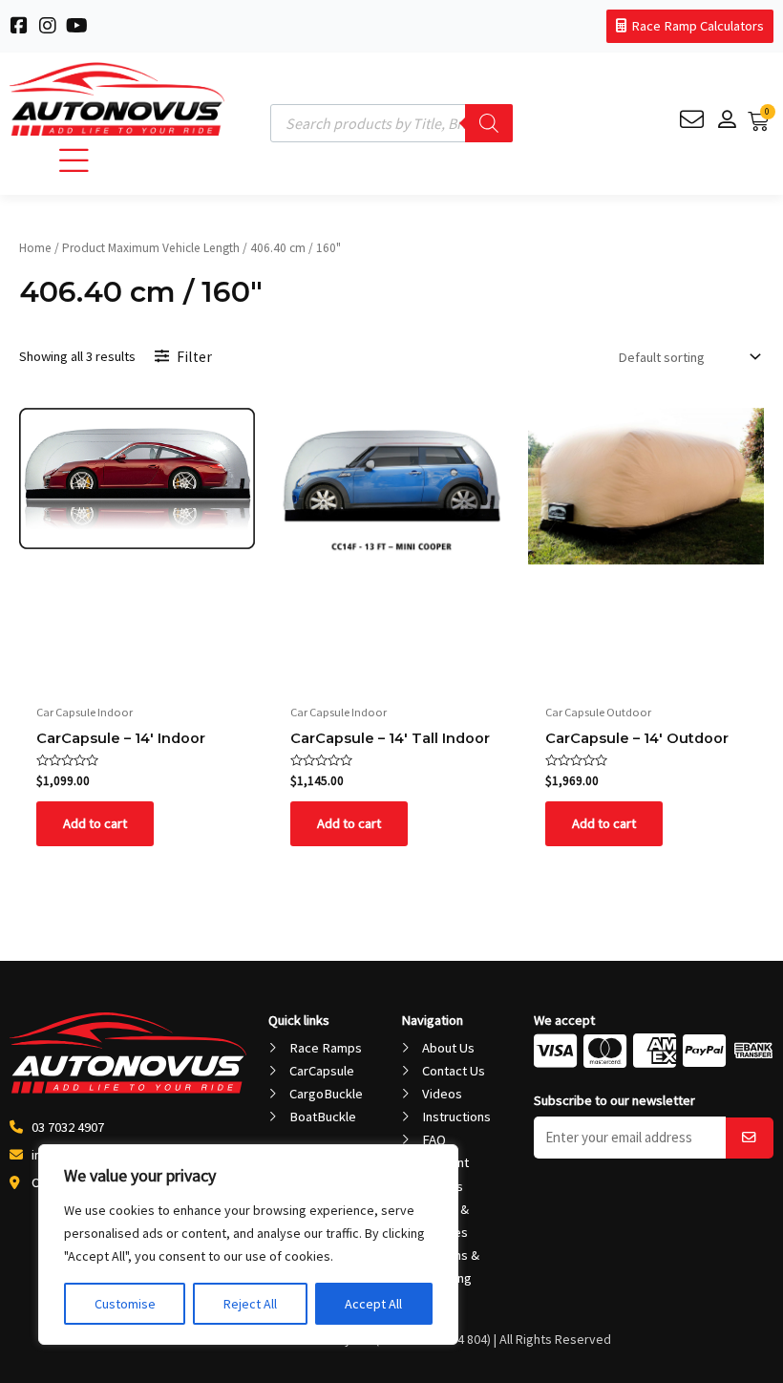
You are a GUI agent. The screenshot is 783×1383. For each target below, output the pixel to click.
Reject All (250, 1303)
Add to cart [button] (95, 823)
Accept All (373, 1303)
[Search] (489, 123)
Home (35, 248)
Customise (125, 1303)
